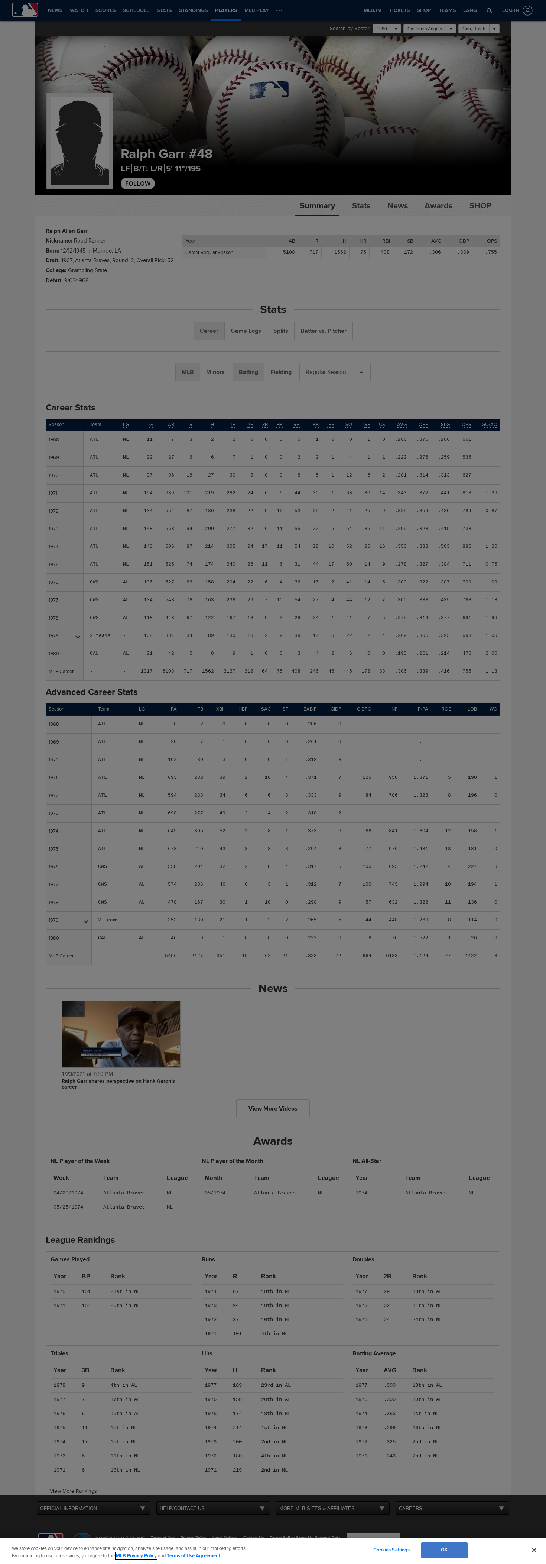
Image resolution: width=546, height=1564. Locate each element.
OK (444, 1550)
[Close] (534, 1550)
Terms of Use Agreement (193, 1556)
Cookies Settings (391, 1550)
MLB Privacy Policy (136, 1556)
